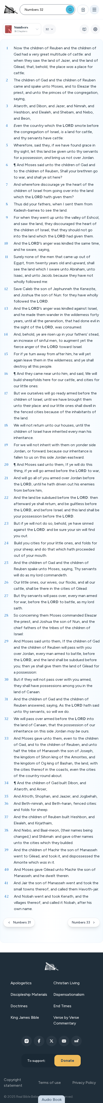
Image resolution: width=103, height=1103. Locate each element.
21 (6, 477)
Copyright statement (13, 1082)
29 (6, 641)
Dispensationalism (68, 994)
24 (6, 543)
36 (6, 803)
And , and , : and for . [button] (55, 806)
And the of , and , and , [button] (54, 820)
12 (6, 288)
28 (6, 615)
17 (6, 393)
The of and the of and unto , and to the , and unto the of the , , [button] (56, 89)
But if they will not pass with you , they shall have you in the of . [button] (53, 685)
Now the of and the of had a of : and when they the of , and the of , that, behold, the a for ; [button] (56, 60)
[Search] (70, 9)
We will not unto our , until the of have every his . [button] (53, 431)
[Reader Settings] (95, 29)
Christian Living (66, 983)
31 (6, 699)
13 (6, 308)
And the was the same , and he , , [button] (57, 246)
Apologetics (21, 983)
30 (6, 679)
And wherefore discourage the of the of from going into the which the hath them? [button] (54, 190)
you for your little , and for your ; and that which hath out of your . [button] (55, 549)
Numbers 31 (22, 922)
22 (6, 497)
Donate (67, 1060)
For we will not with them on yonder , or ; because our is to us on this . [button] (55, 451)
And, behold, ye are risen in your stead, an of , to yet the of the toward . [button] (56, 340)
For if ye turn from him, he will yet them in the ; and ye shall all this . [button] (54, 360)
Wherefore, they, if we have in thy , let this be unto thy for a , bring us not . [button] (56, 151)
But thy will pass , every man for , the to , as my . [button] (55, 601)
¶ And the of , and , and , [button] (50, 786)
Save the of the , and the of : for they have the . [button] (56, 295)
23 (6, 523)
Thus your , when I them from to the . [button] (53, 207)
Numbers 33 (81, 922)
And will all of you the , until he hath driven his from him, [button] (54, 484)
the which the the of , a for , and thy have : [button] (56, 131)
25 (6, 562)
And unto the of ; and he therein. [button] (55, 872)
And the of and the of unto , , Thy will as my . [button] (55, 568)
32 (6, 718)
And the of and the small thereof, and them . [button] (56, 886)
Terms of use (49, 1082)
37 (6, 816)
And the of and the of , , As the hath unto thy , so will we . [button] (56, 705)
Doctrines (19, 1006)
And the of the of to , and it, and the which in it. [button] (57, 856)
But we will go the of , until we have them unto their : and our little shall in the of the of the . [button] (55, 405)
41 (6, 882)
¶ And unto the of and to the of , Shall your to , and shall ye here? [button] (56, 171)
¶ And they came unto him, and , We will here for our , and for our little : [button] (56, 379)
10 (6, 243)
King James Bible (25, 1017)
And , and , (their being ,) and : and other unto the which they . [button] (53, 836)
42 (6, 896)
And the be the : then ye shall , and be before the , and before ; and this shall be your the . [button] (56, 506)
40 (6, 869)
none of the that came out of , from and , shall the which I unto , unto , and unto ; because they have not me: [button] (54, 269)
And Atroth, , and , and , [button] (55, 796)
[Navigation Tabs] (84, 29)
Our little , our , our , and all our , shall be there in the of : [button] (54, 585)
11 (6, 256)
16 (6, 373)
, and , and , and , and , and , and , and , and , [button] (54, 112)
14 (6, 334)
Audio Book (52, 1099)
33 (6, 738)
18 (6, 425)
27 (6, 595)
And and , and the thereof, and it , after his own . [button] (53, 902)
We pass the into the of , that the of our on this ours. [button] (54, 724)
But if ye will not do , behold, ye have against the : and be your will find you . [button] (54, 529)
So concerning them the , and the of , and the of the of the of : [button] (55, 624)
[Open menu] (94, 9)
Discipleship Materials (29, 994)
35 (6, 796)
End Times (62, 1006)
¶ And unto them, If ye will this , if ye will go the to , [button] (57, 467)
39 (6, 849)
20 (6, 464)
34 (6, 782)
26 (6, 582)
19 (6, 444)
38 (6, 830)
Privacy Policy (84, 1082)
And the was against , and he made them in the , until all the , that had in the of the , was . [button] (57, 317)
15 (6, 353)
